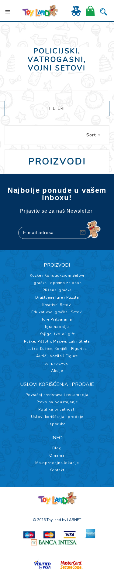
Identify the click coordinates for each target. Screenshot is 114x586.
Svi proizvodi (57, 363)
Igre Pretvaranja (57, 319)
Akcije (57, 370)
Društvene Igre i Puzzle (57, 297)
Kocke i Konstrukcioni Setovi (57, 275)
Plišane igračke (57, 290)
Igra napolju (57, 326)
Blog (57, 448)
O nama (56, 455)
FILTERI (57, 108)
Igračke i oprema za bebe (57, 282)
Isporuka (57, 424)
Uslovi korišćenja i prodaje (57, 416)
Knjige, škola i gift (57, 334)
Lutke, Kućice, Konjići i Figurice (57, 348)
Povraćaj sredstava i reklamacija (57, 394)
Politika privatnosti (57, 409)
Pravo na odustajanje (57, 402)
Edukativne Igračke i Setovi (57, 312)
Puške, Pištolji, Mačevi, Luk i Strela (57, 341)
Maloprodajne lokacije (57, 462)
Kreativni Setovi (57, 304)
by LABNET (71, 519)
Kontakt (57, 470)
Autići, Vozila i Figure (57, 356)
